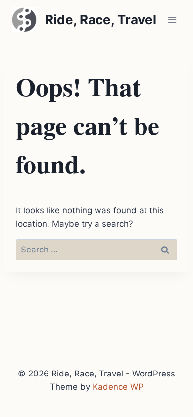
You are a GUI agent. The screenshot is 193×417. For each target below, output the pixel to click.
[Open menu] (172, 19)
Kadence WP (118, 387)
